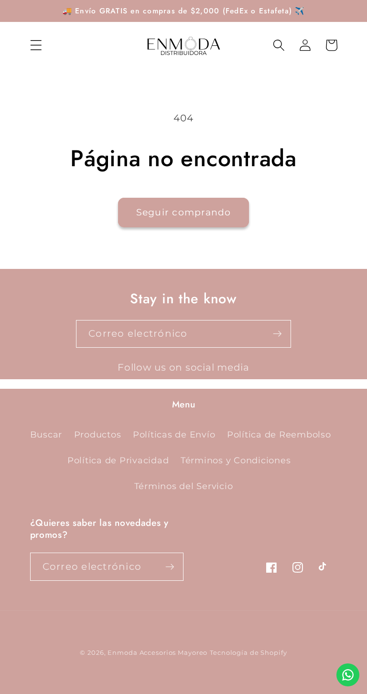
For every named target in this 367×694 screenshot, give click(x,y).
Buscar (46, 434)
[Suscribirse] (277, 334)
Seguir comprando (183, 212)
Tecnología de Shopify (248, 652)
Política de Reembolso (279, 434)
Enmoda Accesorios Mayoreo (157, 652)
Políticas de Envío (174, 434)
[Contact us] (347, 674)
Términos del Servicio (183, 486)
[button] (36, 45)
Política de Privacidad (118, 460)
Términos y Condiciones (236, 460)
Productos (97, 434)
